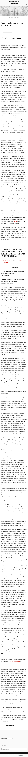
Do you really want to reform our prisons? (13, 24)
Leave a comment (7, 31)
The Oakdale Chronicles (14, 2)
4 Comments (6, 262)
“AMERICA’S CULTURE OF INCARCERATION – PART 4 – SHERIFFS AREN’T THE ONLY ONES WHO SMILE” (13, 252)
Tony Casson (18, 30)
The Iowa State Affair (14, 661)
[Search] (24, 4)
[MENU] (2, 4)
